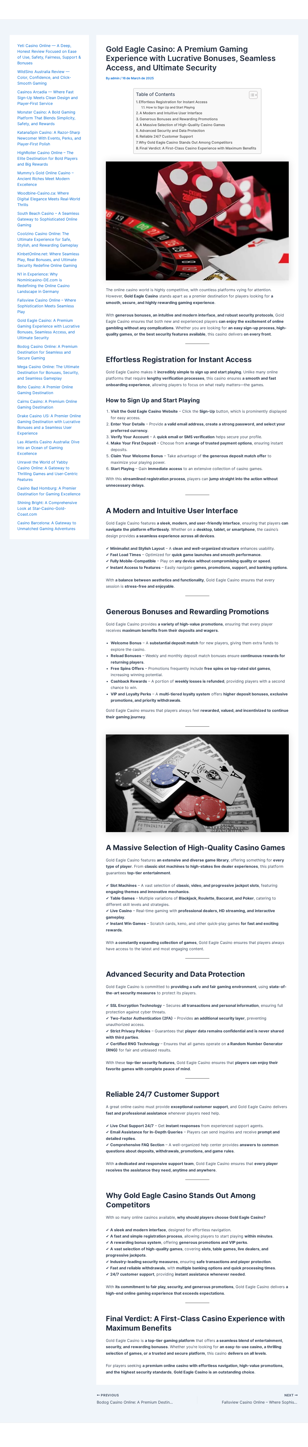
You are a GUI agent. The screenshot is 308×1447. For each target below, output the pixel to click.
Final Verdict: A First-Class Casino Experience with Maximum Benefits (198, 148)
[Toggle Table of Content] (250, 95)
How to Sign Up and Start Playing (170, 107)
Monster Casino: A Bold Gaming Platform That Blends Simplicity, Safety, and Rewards (46, 118)
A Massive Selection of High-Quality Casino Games (182, 125)
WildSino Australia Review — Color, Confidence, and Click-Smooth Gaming (44, 77)
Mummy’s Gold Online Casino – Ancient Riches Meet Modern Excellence (45, 178)
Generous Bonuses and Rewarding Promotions (179, 119)
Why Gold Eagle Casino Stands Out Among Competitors (185, 142)
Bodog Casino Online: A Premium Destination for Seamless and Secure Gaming (47, 352)
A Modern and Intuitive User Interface (171, 113)
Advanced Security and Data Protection (172, 130)
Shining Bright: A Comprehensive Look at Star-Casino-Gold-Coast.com (47, 508)
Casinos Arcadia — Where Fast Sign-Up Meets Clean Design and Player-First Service (47, 97)
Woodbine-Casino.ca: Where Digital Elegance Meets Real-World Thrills (48, 199)
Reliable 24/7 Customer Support (166, 136)
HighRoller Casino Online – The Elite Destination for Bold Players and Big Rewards (47, 158)
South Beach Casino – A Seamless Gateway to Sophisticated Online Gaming (48, 219)
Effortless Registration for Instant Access (173, 102)
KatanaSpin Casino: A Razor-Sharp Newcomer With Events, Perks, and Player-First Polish (49, 138)
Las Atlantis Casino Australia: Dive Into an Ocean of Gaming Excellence (48, 447)
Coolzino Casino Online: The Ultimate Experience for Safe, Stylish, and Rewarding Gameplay (47, 239)
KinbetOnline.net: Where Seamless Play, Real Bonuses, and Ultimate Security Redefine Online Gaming (48, 259)
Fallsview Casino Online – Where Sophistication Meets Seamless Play (46, 306)
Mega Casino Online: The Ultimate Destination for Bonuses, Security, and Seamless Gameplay (48, 372)
